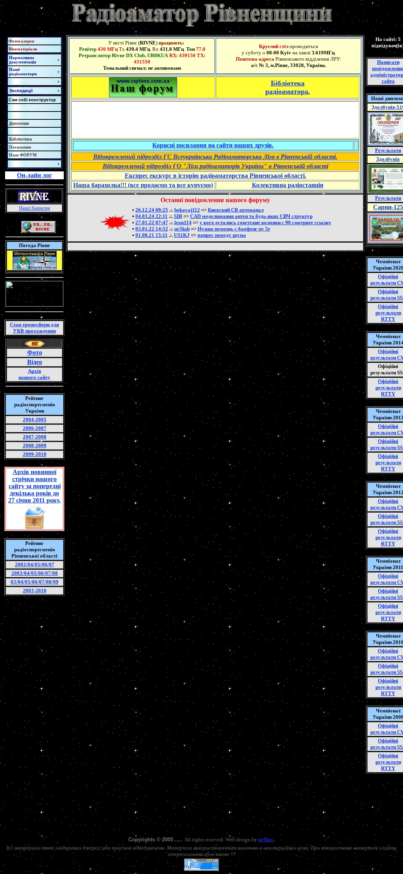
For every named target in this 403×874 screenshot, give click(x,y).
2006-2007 (34, 428)
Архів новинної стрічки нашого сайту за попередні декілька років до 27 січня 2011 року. (34, 486)
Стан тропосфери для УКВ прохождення (34, 328)
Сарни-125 (388, 207)
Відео (34, 362)
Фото (34, 352)
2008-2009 (34, 445)
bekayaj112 (187, 210)
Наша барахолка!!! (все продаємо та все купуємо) (143, 185)
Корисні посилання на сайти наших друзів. (213, 145)
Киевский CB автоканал (236, 210)
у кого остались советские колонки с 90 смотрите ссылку (265, 222)
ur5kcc (266, 839)
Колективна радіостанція (288, 185)
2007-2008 (34, 437)
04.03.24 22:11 (151, 216)
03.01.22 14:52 (151, 229)
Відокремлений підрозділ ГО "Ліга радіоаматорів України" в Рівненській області (215, 166)
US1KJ (182, 235)
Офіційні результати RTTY (388, 312)
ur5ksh (182, 229)
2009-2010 (34, 454)
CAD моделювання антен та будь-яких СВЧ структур (251, 216)
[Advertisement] (215, 120)
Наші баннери (34, 208)
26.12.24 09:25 (151, 210)
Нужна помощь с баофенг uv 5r (234, 229)
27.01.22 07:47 (151, 222)
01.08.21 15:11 (151, 235)
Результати (388, 150)
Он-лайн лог (34, 175)
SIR (178, 216)
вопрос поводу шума (222, 235)
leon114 (183, 222)
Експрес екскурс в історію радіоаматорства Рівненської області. (215, 175)
